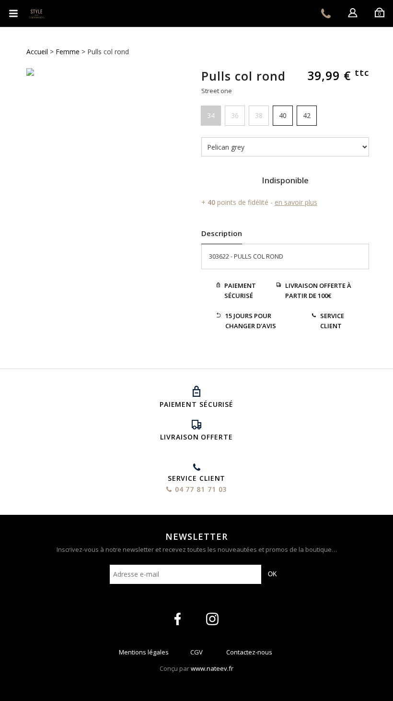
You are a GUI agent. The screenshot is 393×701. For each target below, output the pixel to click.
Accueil (37, 51)
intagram (212, 619)
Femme (68, 51)
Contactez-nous (249, 654)
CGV (196, 654)
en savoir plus (296, 202)
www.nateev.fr (212, 668)
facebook (177, 619)
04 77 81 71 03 (325, 13)
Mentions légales (144, 654)
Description (221, 233)
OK (272, 574)
